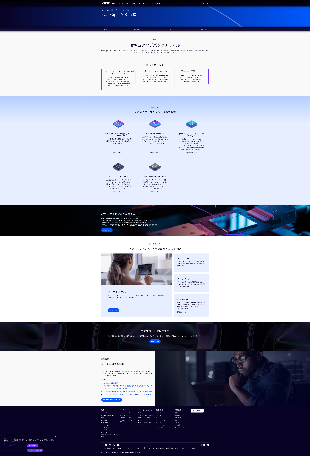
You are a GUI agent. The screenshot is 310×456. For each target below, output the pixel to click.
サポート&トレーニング (145, 3)
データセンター (184, 279)
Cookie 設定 (9, 445)
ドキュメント (159, 413)
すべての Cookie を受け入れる (35, 450)
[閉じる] (55, 437)
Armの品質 (177, 425)
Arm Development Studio (155, 177)
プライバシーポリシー (129, 448)
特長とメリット (155, 64)
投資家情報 (177, 415)
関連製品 (155, 107)
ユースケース (155, 244)
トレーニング (159, 427)
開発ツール (104, 432)
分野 (118, 3)
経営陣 (176, 413)
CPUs (102, 418)
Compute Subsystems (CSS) (108, 415)
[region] (29, 444)
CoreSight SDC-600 (119, 14)
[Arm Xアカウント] (114, 444)
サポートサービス (160, 425)
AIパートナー (141, 420)
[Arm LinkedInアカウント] (106, 444)
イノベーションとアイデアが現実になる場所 (155, 248)
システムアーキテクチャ (126, 418)
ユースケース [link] (170, 29)
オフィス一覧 (178, 418)
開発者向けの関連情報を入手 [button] (111, 400)
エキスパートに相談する (155, 331)
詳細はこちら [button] (107, 230)
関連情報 (105, 359)
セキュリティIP (105, 425)
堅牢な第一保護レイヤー (191, 71)
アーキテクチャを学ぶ (125, 413)
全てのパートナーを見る (144, 418)
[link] (106, 4)
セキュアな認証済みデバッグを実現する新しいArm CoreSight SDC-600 (127, 394)
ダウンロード (159, 415)
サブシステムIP (105, 427)
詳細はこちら (117, 153)
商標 (167, 448)
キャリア (177, 422)
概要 (155, 39)
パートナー (126, 3)
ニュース (177, 420)
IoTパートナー (141, 425)
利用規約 (119, 448)
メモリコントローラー (118, 177)
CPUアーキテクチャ (125, 415)
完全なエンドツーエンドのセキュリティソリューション (118, 72)
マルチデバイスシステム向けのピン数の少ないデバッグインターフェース (128, 386)
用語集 (193, 448)
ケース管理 (159, 418)
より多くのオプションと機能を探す (155, 112)
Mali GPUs (104, 420)
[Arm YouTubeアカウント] (118, 444)
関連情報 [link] (203, 29)
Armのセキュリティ (180, 427)
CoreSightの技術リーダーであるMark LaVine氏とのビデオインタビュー (128, 391)
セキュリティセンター (161, 420)
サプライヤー (140, 448)
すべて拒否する (32, 445)
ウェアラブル (183, 299)
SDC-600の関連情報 (112, 363)
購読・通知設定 (160, 448)
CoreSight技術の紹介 (111, 383)
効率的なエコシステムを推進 (155, 71)
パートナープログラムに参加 (145, 415)
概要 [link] (105, 29)
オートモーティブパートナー (145, 422)
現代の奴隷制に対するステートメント (180, 448)
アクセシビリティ (149, 448)
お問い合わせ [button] (155, 341)
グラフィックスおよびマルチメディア (191, 135)
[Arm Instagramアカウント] (110, 444)
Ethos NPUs (104, 422)
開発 (133, 3)
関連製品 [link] (136, 29)
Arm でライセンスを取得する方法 (120, 213)
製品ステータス (160, 422)
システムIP (104, 430)
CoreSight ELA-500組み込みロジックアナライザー (118, 135)
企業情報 (158, 3)
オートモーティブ (185, 259)
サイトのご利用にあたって (108, 448)
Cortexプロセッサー (155, 134)
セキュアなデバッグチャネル (155, 45)
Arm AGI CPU (104, 413)
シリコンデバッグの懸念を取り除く (115, 389)
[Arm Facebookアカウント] (102, 444)
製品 (113, 3)
